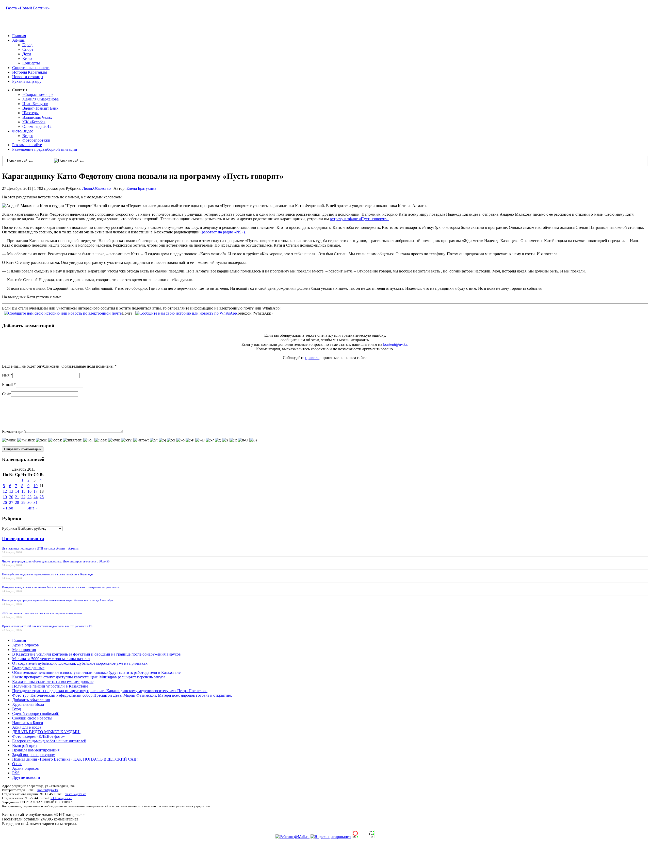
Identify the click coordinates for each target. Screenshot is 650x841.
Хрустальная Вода (28, 704)
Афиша (18, 40)
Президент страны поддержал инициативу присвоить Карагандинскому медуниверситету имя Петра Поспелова (109, 691)
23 (29, 497)
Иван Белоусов (35, 103)
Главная (19, 35)
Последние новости (23, 538)
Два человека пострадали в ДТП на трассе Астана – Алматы (40, 548)
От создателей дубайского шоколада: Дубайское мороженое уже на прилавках (80, 663)
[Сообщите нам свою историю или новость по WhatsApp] (186, 313)
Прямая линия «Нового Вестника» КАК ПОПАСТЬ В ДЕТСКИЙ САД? (75, 759)
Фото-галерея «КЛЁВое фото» (38, 736)
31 (36, 502)
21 (17, 497)
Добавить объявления (31, 700)
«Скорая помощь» (37, 94)
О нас (17, 764)
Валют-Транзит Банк (40, 108)
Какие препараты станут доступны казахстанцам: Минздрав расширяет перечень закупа (88, 677)
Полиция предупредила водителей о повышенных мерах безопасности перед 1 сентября (57, 600)
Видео (27, 135)
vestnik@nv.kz (75, 794)
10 (36, 486)
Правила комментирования (35, 750)
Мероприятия (24, 649)
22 (23, 497)
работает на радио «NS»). (224, 232)
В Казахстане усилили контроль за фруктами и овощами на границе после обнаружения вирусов (96, 654)
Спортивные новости (31, 67)
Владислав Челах (37, 117)
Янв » (32, 508)
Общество (102, 188)
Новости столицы (27, 77)
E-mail (7, 384)
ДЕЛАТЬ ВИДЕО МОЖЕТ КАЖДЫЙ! (46, 732)
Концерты (31, 63)
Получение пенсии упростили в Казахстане (50, 686)
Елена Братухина (141, 188)
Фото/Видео (22, 131)
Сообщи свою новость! (32, 718)
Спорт (27, 49)
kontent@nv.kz (395, 344)
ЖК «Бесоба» (33, 122)
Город (27, 45)
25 (42, 497)
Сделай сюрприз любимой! (35, 713)
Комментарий (14, 431)
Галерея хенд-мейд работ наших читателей (49, 741)
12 (5, 491)
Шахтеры (30, 113)
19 (5, 497)
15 (23, 491)
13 (11, 491)
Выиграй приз (24, 745)
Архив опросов (25, 645)
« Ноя (8, 508)
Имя (5, 375)
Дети (26, 54)
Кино (27, 58)
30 (29, 502)
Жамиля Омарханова (40, 99)
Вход (16, 709)
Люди (87, 188)
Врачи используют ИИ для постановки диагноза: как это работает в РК (47, 626)
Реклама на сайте (27, 145)
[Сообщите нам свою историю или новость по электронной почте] (63, 313)
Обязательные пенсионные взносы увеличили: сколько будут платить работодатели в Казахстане (96, 672)
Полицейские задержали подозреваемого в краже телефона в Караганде (47, 574)
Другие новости (26, 777)
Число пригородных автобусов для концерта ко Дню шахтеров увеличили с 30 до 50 (55, 561)
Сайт (6, 394)
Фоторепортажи (36, 140)
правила (312, 357)
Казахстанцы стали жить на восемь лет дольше (52, 681)
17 (36, 491)
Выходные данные (28, 668)
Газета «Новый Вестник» (28, 8)
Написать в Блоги (27, 722)
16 (29, 491)
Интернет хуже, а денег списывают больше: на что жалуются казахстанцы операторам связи (60, 587)
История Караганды (29, 72)
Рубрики (9, 528)
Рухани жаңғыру (26, 81)
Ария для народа (26, 727)
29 (23, 502)
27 (11, 502)
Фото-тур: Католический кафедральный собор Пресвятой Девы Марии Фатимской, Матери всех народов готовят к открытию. (122, 695)
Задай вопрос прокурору (33, 754)
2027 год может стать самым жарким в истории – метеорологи (42, 613)
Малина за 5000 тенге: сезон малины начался (51, 659)
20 (11, 497)
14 (17, 491)
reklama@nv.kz (61, 798)
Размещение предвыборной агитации (44, 149)
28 (17, 502)
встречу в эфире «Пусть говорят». (359, 219)
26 (5, 502)
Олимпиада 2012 (37, 126)
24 (36, 497)
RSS (16, 773)
